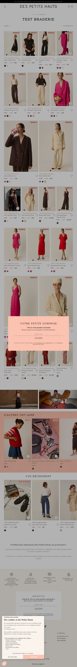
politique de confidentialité (45, 343)
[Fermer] (66, 319)
